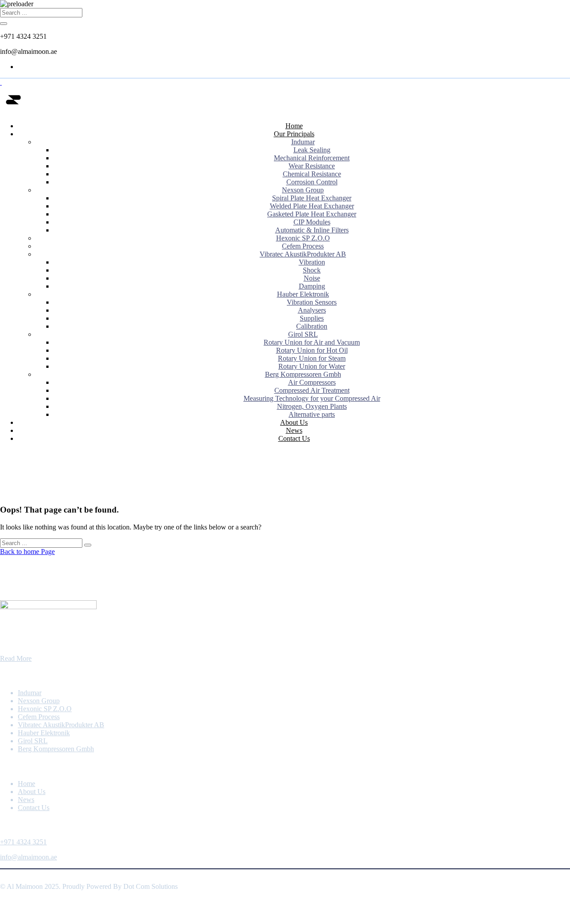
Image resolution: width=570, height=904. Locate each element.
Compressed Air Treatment (312, 390)
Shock (312, 270)
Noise (312, 278)
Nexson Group (303, 190)
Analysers (312, 310)
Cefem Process (303, 246)
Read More (16, 658)
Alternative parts (312, 414)
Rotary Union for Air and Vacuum (312, 342)
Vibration (312, 262)
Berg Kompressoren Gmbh (303, 374)
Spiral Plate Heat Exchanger (311, 198)
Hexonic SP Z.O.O (303, 238)
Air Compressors (312, 382)
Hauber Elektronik (303, 294)
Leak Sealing (311, 150)
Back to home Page (27, 551)
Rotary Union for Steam (312, 358)
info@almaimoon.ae (28, 857)
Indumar (303, 142)
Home (294, 126)
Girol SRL (303, 334)
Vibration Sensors (312, 302)
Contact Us (294, 438)
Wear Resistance (312, 166)
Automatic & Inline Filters (312, 230)
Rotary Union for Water (311, 366)
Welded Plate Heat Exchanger (312, 206)
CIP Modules (311, 222)
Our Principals (294, 134)
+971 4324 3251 (23, 842)
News (294, 430)
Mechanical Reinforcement (312, 158)
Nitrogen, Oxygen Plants (312, 406)
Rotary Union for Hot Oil (312, 350)
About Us (294, 422)
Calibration (311, 326)
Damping (312, 286)
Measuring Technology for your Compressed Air (312, 398)
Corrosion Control (312, 182)
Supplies (312, 318)
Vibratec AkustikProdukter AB (303, 254)
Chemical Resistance (312, 174)
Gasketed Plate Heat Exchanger (311, 214)
